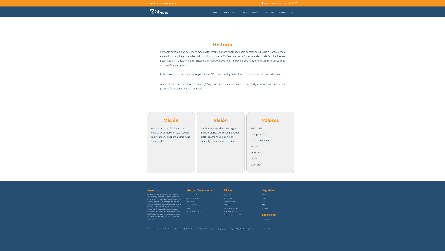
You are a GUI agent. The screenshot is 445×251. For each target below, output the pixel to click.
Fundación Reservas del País (232, 215)
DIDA (263, 202)
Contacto (283, 12)
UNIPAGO (265, 208)
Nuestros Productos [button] (251, 12)
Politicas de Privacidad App (194, 212)
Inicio (215, 12)
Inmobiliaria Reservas (230, 212)
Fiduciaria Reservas (230, 202)
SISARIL (264, 198)
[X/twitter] (292, 3)
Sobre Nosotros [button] (229, 12)
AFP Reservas (228, 198)
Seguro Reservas (229, 195)
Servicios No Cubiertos (193, 205)
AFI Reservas (228, 205)
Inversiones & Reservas (231, 208)
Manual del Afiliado (191, 195)
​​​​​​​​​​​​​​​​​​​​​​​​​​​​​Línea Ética (189, 208)
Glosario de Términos (192, 198)
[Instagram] (296, 3)
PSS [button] (293, 12)
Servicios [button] (270, 12)
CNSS (264, 195)
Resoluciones (190, 202)
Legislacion (265, 219)
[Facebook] (289, 3)
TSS (263, 205)
